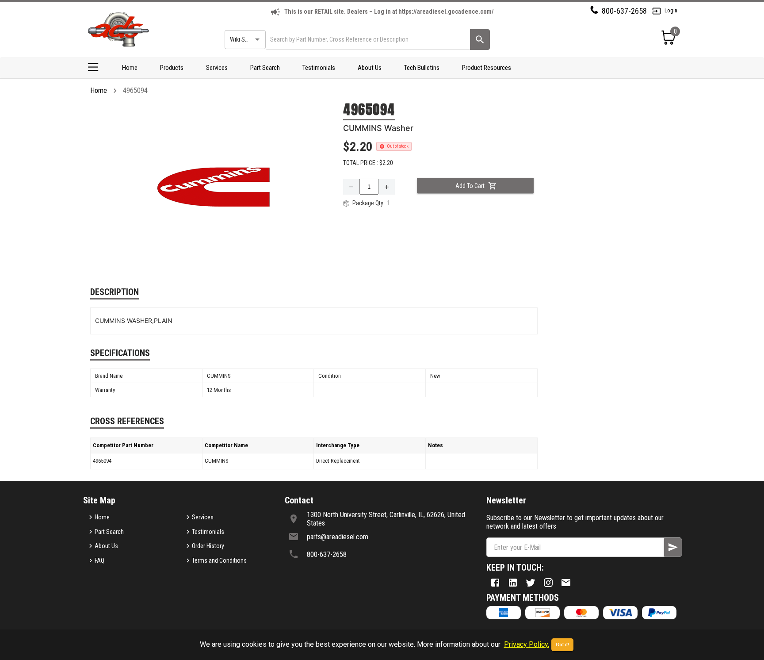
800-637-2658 (624, 10)
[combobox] (367, 39)
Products (171, 68)
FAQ (99, 560)
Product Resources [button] (486, 68)
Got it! (562, 645)
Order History (208, 545)
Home (130, 68)
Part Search (265, 68)
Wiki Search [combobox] (244, 39)
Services (217, 68)
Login (671, 10)
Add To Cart (470, 185)
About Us (370, 68)
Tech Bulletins (421, 68)
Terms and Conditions (219, 560)
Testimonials (318, 68)
